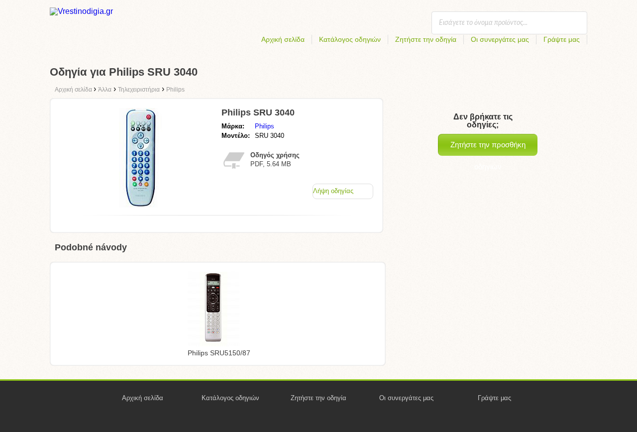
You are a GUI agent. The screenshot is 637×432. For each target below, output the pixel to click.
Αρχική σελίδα (283, 39)
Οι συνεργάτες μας (500, 39)
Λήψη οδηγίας (333, 191)
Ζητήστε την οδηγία (425, 39)
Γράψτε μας (561, 39)
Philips (264, 126)
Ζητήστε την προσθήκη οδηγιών (488, 148)
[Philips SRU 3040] (141, 205)
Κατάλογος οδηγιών (350, 39)
